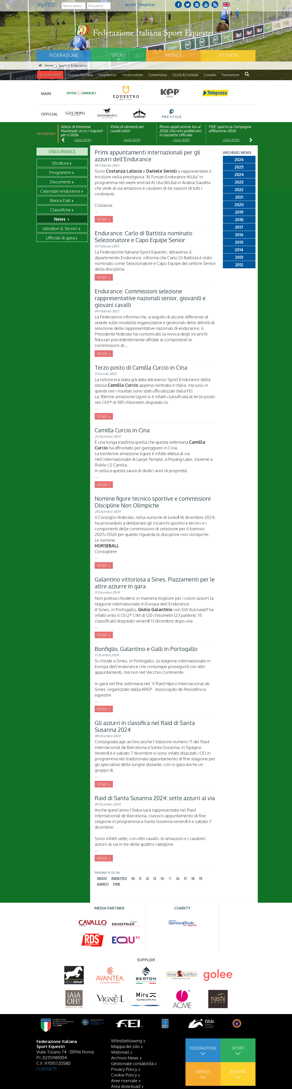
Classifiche (60, 209)
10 (133, 878)
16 (177, 878)
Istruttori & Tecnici (60, 228)
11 (140, 878)
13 (154, 878)
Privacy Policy (124, 1069)
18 (193, 878)
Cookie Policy (124, 1074)
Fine (116, 884)
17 (185, 878)
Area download (125, 1086)
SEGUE (102, 219)
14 (162, 878)
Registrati (147, 4)
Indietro (119, 878)
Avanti (103, 884)
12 (147, 878)
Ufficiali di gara (60, 237)
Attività (228, 55)
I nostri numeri (132, 75)
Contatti (210, 75)
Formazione (230, 75)
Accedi (130, 4)
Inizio (102, 878)
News (60, 219)
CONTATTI (46, 1068)
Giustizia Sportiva (80, 75)
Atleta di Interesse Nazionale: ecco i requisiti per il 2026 (82, 130)
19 (200, 878)
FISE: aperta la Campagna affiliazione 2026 (230, 128)
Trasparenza (107, 75)
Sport (118, 55)
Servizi (173, 55)
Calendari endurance (60, 191)
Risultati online (50, 75)
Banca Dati (60, 200)
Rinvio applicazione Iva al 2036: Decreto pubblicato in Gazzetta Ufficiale (180, 130)
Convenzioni (158, 75)
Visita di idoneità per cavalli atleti (127, 128)
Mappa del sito (125, 1046)
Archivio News (124, 1057)
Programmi (60, 172)
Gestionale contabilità (132, 1063)
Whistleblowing (126, 1040)
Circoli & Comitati (185, 75)
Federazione (63, 55)
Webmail (120, 1052)
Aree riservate (124, 1080)
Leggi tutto (82, 140)
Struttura (60, 163)
